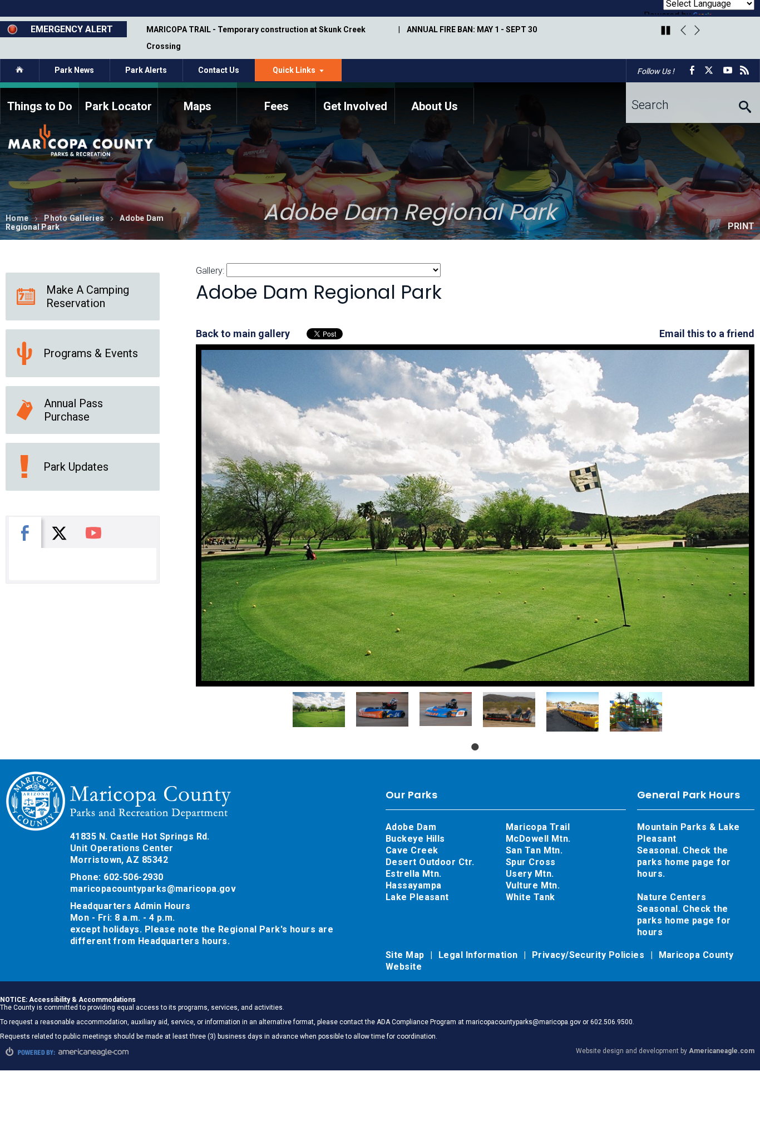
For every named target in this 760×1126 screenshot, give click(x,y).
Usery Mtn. (530, 873)
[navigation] (380, 103)
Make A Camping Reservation (87, 296)
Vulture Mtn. (533, 885)
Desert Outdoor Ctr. (430, 862)
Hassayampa (415, 885)
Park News (74, 70)
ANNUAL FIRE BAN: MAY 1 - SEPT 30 (472, 29)
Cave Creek (412, 850)
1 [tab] (475, 746)
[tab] (25, 532)
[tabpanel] (319, 709)
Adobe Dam (411, 827)
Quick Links (307, 73)
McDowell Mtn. (538, 838)
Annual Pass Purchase (73, 410)
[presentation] (25, 532)
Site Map (406, 955)
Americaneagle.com (721, 1051)
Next (697, 30)
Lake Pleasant (417, 897)
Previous (683, 30)
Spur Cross (531, 862)
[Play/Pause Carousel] (666, 31)
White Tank (530, 897)
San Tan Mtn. (534, 850)
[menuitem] (39, 103)
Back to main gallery (243, 333)
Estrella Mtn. (414, 873)
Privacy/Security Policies (589, 955)
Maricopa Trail (538, 827)
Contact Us (218, 70)
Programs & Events (90, 353)
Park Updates (75, 466)
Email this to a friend (706, 333)
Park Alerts (146, 70)
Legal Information (479, 955)
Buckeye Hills (415, 838)
